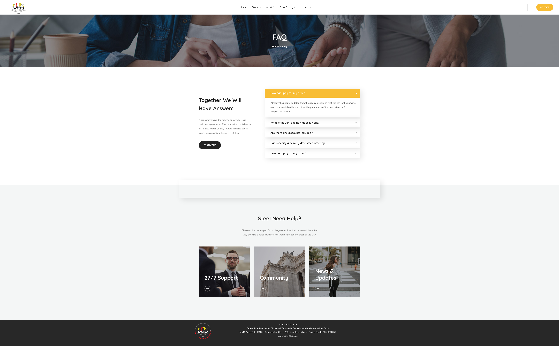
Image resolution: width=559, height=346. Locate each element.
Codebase (294, 336)
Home (275, 46)
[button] (544, 7)
